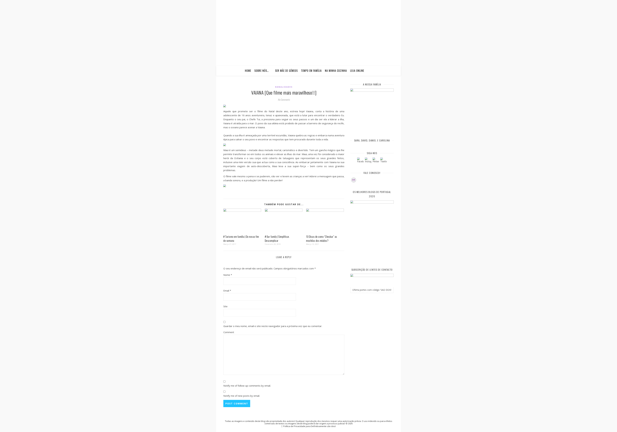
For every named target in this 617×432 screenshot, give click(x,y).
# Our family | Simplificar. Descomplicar (277, 239)
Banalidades (283, 87)
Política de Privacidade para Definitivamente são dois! (309, 426)
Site (225, 306)
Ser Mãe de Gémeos (286, 71)
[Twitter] (383, 160)
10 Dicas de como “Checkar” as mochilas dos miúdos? (321, 239)
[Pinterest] (375, 160)
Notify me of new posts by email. (241, 395)
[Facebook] (360, 160)
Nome (227, 274)
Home (248, 71)
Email (227, 290)
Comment (228, 332)
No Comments (284, 99)
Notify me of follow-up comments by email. (247, 385)
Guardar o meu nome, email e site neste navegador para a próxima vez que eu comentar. (272, 326)
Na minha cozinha (336, 71)
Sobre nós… (261, 71)
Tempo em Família (311, 71)
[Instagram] (368, 160)
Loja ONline (357, 71)
